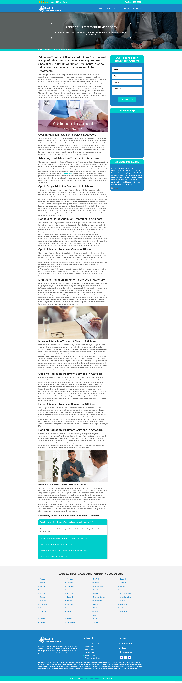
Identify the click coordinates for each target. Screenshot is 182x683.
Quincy (95, 611)
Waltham (123, 590)
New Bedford (97, 590)
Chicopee (43, 619)
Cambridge (43, 611)
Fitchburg (70, 582)
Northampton (97, 601)
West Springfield (125, 597)
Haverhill (70, 597)
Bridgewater (44, 604)
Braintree (43, 601)
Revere (95, 619)
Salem (95, 622)
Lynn (68, 615)
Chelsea (43, 615)
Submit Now (127, 99)
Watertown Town (125, 593)
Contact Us (125, 8)
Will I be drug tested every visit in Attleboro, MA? (56, 544)
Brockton (43, 608)
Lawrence (70, 604)
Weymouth (123, 604)
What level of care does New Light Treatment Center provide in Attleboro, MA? (66, 522)
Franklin (69, 590)
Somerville (123, 579)
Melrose (96, 582)
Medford (96, 579)
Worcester (123, 611)
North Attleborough (99, 597)
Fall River (70, 579)
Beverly (42, 593)
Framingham (71, 586)
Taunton (122, 586)
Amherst (43, 582)
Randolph (96, 615)
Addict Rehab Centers (107, 8)
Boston (42, 597)
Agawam (43, 579)
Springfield (123, 582)
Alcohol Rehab (90, 647)
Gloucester (70, 593)
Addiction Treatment (92, 644)
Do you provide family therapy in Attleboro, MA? (56, 556)
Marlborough (71, 622)
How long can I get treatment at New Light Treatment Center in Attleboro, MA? (66, 538)
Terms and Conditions (92, 658)
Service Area (138, 8)
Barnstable (43, 590)
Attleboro (47, 50)
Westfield (123, 601)
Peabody (96, 604)
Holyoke (69, 601)
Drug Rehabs (89, 649)
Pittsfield (96, 608)
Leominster (70, 608)
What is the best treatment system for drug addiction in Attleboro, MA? (63, 550)
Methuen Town (98, 586)
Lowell (69, 611)
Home (92, 8)
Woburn (122, 608)
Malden (69, 619)
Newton (95, 593)
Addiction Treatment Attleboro (61, 50)
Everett (42, 622)
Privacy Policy (90, 655)
